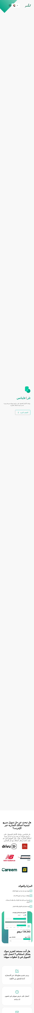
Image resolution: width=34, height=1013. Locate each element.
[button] (16, 5)
